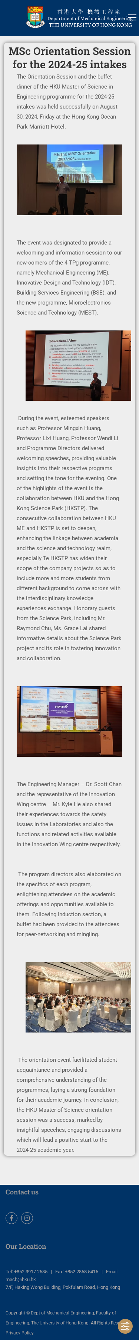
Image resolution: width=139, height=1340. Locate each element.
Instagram (27, 1218)
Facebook (11, 1218)
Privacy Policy (20, 1333)
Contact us (22, 1191)
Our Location (26, 1246)
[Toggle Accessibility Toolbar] (125, 1326)
